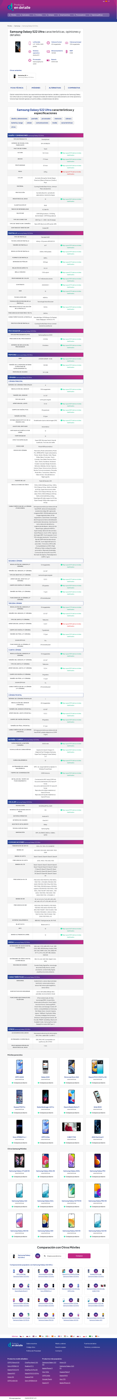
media (54, 123)
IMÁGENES (36, 88)
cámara (68, 119)
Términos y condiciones (92, 1347)
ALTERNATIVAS (55, 88)
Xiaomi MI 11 (11, 1373)
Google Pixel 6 (47, 1379)
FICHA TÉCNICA (17, 88)
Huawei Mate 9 (65, 1372)
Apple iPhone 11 (47, 1368)
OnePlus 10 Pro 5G (31, 1370)
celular (29, 123)
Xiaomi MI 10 (64, 1376)
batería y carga (17, 123)
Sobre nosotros (31, 1343)
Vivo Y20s (45, 1372)
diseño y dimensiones (19, 119)
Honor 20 (63, 1362)
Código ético (30, 1347)
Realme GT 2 (29, 1366)
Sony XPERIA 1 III (13, 1366)
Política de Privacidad (33, 1351)
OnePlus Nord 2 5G (31, 1362)
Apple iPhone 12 (65, 1383)
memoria (58, 119)
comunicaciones (42, 123)
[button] (12, 15)
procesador (46, 119)
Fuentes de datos (90, 1343)
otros (13, 127)
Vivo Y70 (62, 1379)
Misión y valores (60, 1343)
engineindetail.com (30, 1398)
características (67, 123)
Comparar (79, 1256)
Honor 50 (10, 1377)
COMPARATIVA (74, 88)
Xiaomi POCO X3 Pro (32, 1373)
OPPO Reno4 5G (13, 1362)
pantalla (34, 119)
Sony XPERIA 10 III (31, 1381)
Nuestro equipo (60, 1347)
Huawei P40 (29, 1377)
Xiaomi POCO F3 (13, 1370)
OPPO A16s (46, 1376)
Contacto (58, 1351)
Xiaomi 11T (45, 1383)
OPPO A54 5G (12, 1381)
